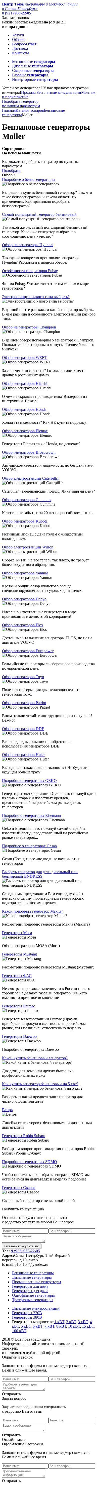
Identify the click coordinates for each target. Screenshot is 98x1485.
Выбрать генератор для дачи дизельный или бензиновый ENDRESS (40, 874)
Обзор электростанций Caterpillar (30, 478)
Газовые (30, 75)
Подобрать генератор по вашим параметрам (21, 103)
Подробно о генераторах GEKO (29, 780)
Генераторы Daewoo (19, 1036)
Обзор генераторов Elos (22, 625)
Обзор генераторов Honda (24, 409)
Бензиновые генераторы (33, 1273)
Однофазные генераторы (33, 1295)
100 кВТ (19, 1331)
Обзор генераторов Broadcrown (29, 452)
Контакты (20, 53)
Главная (9, 110)
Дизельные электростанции (36, 1308)
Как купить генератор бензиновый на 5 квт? (40, 1084)
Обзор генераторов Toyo (23, 677)
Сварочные (33, 70)
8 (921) (16, 13)
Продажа (28, 92)
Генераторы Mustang (19, 954)
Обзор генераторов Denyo (24, 599)
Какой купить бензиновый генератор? (35, 1058)
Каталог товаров (30, 110)
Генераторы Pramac (18, 1006)
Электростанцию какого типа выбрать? (36, 297)
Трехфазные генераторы (32, 1300)
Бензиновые (33, 61)
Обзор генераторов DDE (23, 729)
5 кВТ (26, 1326)
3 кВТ (83, 1322)
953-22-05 (25, 1251)
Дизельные (32, 66)
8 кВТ (61, 1326)
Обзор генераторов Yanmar (25, 573)
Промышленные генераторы (36, 1282)
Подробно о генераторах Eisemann (31, 815)
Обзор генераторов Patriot (24, 703)
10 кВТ (74, 1326)
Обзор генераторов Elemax (25, 431)
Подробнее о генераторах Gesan (29, 846)
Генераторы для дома (30, 1286)
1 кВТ (59, 1322)
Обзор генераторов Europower (28, 651)
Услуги (18, 35)
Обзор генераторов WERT (24, 357)
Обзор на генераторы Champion (29, 327)
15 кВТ (88, 1326)
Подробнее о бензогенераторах (28, 179)
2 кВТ (71, 1322)
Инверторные (35, 79)
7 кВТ (49, 1326)
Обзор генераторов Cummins (26, 500)
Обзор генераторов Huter (23, 754)
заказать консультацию (21, 1246)
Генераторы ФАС (17, 975)
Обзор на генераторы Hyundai (27, 245)
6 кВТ (37, 1326)
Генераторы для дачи (30, 1291)
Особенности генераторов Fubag (30, 271)
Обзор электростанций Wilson (27, 547)
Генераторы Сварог (18, 1187)
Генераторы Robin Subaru (23, 1136)
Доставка (20, 48)
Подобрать (11, 170)
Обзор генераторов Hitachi (24, 383)
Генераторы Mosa (17, 933)
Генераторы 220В (27, 1313)
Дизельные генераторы (32, 1277)
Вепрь (7, 1110)
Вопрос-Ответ (24, 44)
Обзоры (18, 39)
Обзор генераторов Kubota (24, 521)
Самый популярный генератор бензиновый (39, 214)
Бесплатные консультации (58, 92)
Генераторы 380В (27, 1317)
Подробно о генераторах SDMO (29, 1162)
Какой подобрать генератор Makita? (32, 911)
